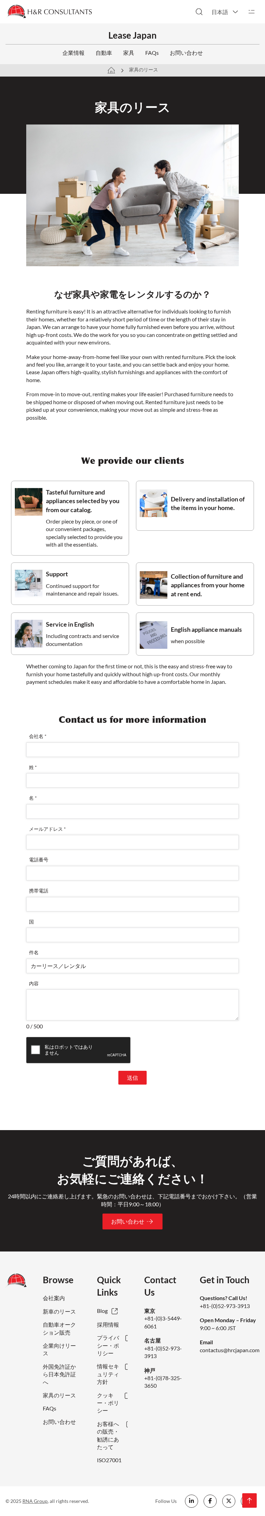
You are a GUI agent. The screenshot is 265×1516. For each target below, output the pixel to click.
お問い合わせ (186, 52)
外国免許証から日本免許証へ (59, 1374)
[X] (229, 1501)
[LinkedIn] (191, 1501)
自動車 (104, 52)
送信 (132, 1077)
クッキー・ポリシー (108, 1403)
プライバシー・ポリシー (108, 1345)
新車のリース (59, 1311)
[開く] (251, 12)
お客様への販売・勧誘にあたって (108, 1435)
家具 (128, 52)
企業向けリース (59, 1349)
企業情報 (73, 52)
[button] (225, 11)
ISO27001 (109, 1460)
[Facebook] (210, 1501)
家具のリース (59, 1395)
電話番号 (38, 859)
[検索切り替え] (199, 12)
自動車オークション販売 (59, 1328)
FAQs (152, 52)
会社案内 (54, 1298)
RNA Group (35, 1501)
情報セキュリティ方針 (108, 1374)
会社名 (38, 736)
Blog (102, 1310)
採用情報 (108, 1324)
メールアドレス (47, 829)
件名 (34, 952)
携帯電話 (38, 891)
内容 (34, 983)
